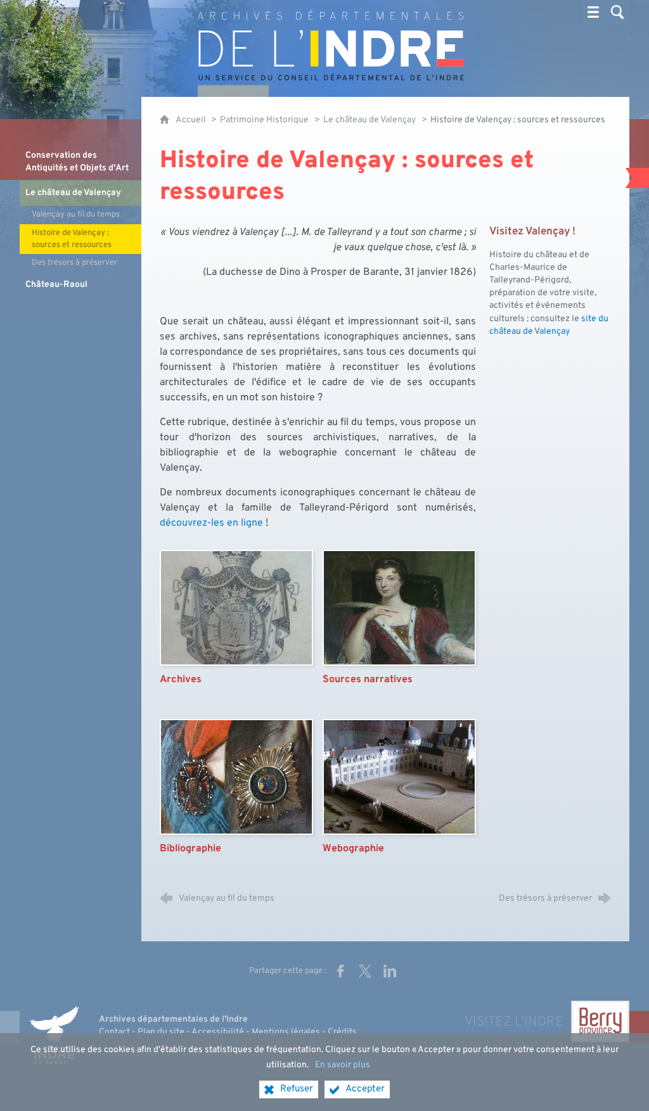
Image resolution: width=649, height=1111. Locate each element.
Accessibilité (217, 1032)
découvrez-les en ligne (211, 523)
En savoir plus (342, 1065)
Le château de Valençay (369, 120)
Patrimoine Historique (264, 120)
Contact (114, 1032)
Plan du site (161, 1032)
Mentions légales (286, 1032)
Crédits (342, 1032)
